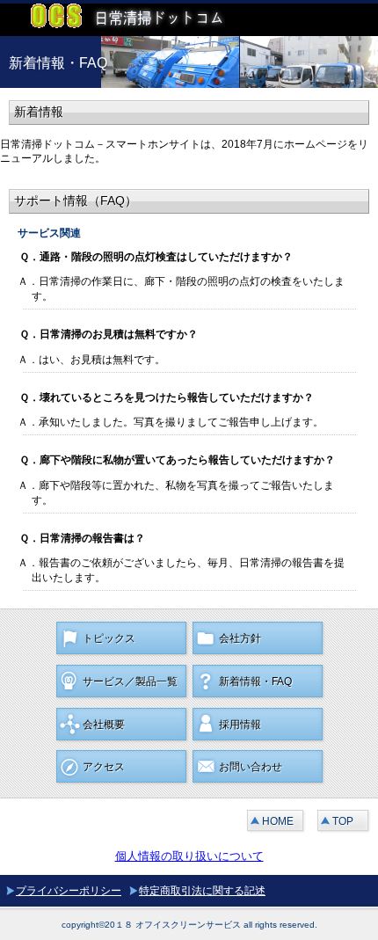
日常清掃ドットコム (132, 20)
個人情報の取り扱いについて (189, 856)
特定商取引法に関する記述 (202, 891)
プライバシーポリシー (68, 891)
